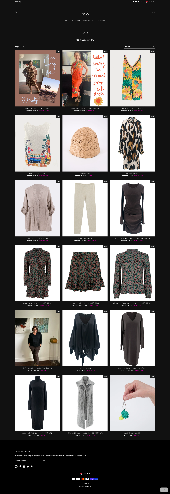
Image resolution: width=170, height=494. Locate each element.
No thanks (85, 255)
